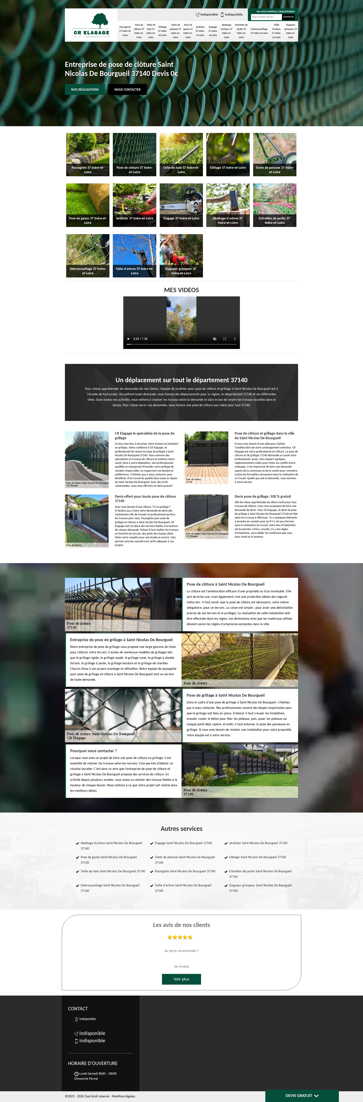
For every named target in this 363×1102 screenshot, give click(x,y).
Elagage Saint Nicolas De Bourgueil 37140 (183, 843)
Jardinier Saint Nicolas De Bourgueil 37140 (258, 843)
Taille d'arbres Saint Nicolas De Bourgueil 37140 (183, 888)
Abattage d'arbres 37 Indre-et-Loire (226, 31)
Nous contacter (127, 90)
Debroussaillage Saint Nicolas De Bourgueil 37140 (110, 888)
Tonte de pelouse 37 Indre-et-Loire (175, 31)
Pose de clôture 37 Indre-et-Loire (139, 31)
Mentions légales (123, 1096)
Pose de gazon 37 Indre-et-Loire (188, 31)
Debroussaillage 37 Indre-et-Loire (259, 31)
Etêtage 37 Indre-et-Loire (162, 31)
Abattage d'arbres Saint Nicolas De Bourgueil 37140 (111, 846)
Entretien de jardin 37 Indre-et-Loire (241, 31)
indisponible (209, 14)
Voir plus (181, 979)
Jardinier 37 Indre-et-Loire (200, 31)
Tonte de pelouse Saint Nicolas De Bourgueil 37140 (185, 860)
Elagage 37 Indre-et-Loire (213, 31)
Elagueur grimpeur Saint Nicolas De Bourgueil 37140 (260, 888)
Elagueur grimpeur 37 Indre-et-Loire (290, 31)
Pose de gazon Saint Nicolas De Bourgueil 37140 (109, 860)
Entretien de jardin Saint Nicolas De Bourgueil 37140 (260, 874)
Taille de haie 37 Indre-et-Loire (150, 31)
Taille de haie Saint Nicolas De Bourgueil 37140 (113, 871)
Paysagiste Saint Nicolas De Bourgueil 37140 (185, 871)
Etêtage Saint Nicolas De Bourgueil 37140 (257, 857)
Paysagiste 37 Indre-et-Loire (125, 31)
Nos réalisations (85, 90)
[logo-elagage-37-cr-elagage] (91, 23)
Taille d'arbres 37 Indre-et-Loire (276, 31)
